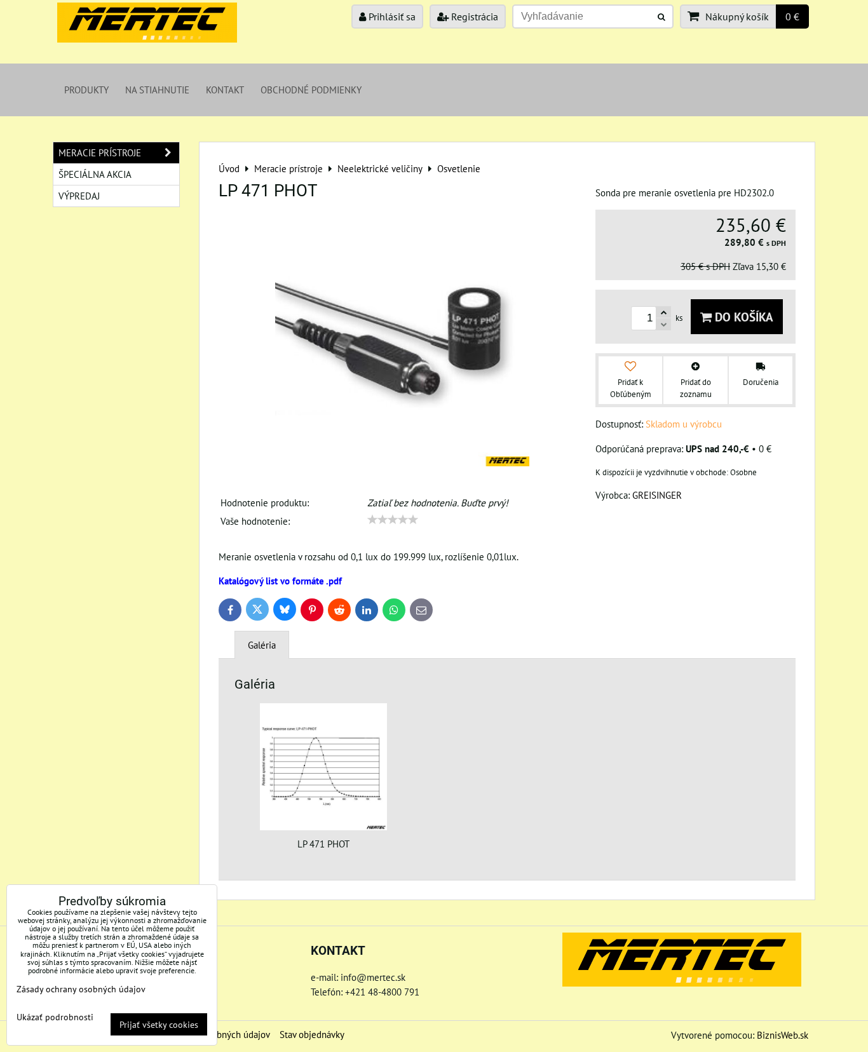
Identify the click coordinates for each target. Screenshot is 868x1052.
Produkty (86, 89)
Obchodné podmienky (311, 89)
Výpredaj (79, 195)
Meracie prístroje (99, 152)
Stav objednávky (312, 1034)
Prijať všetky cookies (158, 1024)
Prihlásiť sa (391, 16)
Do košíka (742, 317)
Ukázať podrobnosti (55, 1017)
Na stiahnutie (157, 89)
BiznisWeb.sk (782, 1034)
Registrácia (473, 16)
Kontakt (225, 89)
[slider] (392, 520)
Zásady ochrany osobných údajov (81, 989)
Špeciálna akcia (95, 174)
